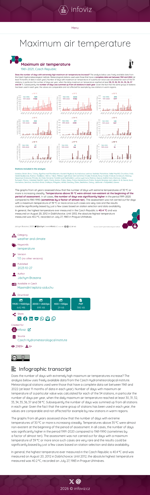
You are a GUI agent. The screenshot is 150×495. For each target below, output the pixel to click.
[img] (25, 318)
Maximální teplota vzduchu (35, 287)
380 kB (81, 305)
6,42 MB (21, 305)
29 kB (61, 305)
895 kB (41, 305)
